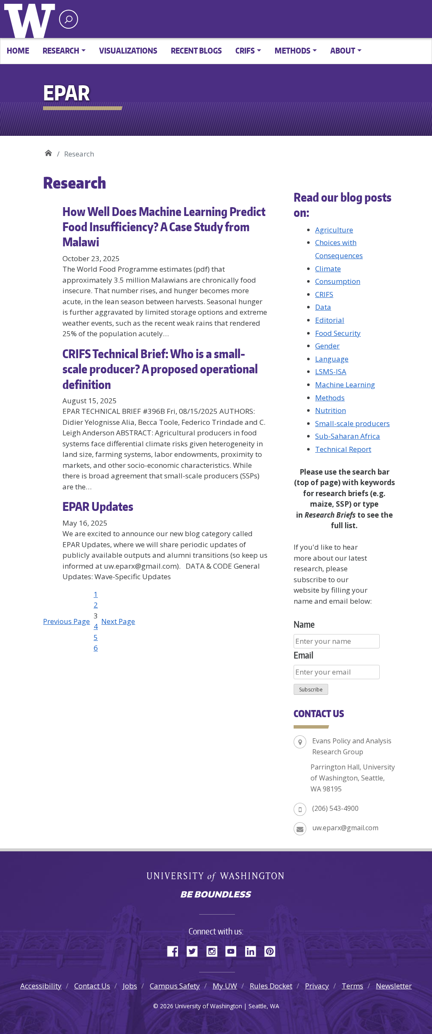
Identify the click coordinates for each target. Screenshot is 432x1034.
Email (303, 655)
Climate (328, 268)
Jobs (130, 986)
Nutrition (330, 410)
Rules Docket (271, 986)
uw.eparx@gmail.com (345, 827)
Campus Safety (175, 986)
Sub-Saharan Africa (347, 436)
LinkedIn (253, 950)
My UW (225, 986)
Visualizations (128, 50)
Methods (330, 397)
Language (331, 359)
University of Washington (31, 19)
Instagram (215, 950)
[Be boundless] (216, 895)
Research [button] (61, 50)
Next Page (118, 621)
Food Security (338, 333)
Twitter (195, 950)
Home (18, 50)
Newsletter (394, 986)
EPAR (48, 150)
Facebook (176, 950)
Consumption (337, 281)
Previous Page (66, 621)
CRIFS (324, 294)
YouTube (234, 950)
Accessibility (41, 986)
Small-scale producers (352, 423)
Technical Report (343, 449)
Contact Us (92, 986)
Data (323, 307)
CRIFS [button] (245, 50)
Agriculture (334, 230)
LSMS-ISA (330, 371)
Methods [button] (292, 50)
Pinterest (273, 950)
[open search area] (68, 19)
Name (304, 624)
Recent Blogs (196, 50)
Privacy (317, 986)
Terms (352, 986)
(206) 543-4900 (335, 808)
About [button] (342, 50)
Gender (327, 346)
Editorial (329, 320)
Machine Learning (345, 384)
